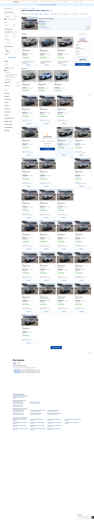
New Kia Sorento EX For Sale (35, 413)
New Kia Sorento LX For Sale (18, 413)
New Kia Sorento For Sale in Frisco (19, 419)
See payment (24, 55)
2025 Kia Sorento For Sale (18, 405)
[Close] (89, 515)
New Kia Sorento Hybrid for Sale (19, 396)
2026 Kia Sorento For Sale (18, 402)
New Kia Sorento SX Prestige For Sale (37, 410)
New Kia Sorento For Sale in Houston (37, 425)
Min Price (6, 34)
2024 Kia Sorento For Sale (35, 402)
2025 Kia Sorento (17, 371)
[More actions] (36, 65)
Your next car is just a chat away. (47, 4)
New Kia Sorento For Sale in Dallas (19, 425)
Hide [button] (89, 16)
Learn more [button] (18, 82)
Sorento (33, 8)
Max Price (14, 34)
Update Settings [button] (87, 61)
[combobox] (12, 8)
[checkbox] (8, 41)
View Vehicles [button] (87, 29)
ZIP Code (14, 14)
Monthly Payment (78, 44)
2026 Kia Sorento (17, 369)
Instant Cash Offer (49, 1)
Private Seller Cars (35, 1)
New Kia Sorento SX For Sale (52, 410)
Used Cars (24, 1)
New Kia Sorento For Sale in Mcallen (54, 422)
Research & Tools (56, 1)
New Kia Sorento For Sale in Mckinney (37, 422)
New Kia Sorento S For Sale (18, 410)
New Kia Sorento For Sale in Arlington (20, 422)
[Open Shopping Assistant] (92, 517)
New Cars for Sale (24, 8)
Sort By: (80, 34)
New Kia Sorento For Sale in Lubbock (72, 422)
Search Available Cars (82, 64)
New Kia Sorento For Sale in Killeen (54, 425)
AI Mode (64, 1)
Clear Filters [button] (31, 14)
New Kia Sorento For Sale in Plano (36, 419)
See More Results (56, 347)
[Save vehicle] (37, 19)
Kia (29, 8)
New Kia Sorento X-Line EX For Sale (54, 413)
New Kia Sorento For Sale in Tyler (53, 428)
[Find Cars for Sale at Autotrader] (16, 1)
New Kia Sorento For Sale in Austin (54, 419)
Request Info (29, 64)
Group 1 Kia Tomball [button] (42, 26)
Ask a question (47, 148)
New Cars (29, 1)
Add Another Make (12, 57)
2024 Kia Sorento (17, 372)
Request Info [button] (47, 27)
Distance (6, 14)
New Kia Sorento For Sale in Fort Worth (20, 428)
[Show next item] (71, 132)
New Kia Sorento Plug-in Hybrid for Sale (20, 395)
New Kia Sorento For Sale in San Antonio (38, 428)
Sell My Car (42, 1)
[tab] (14, 363)
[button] (75, 1)
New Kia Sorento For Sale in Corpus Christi (73, 419)
